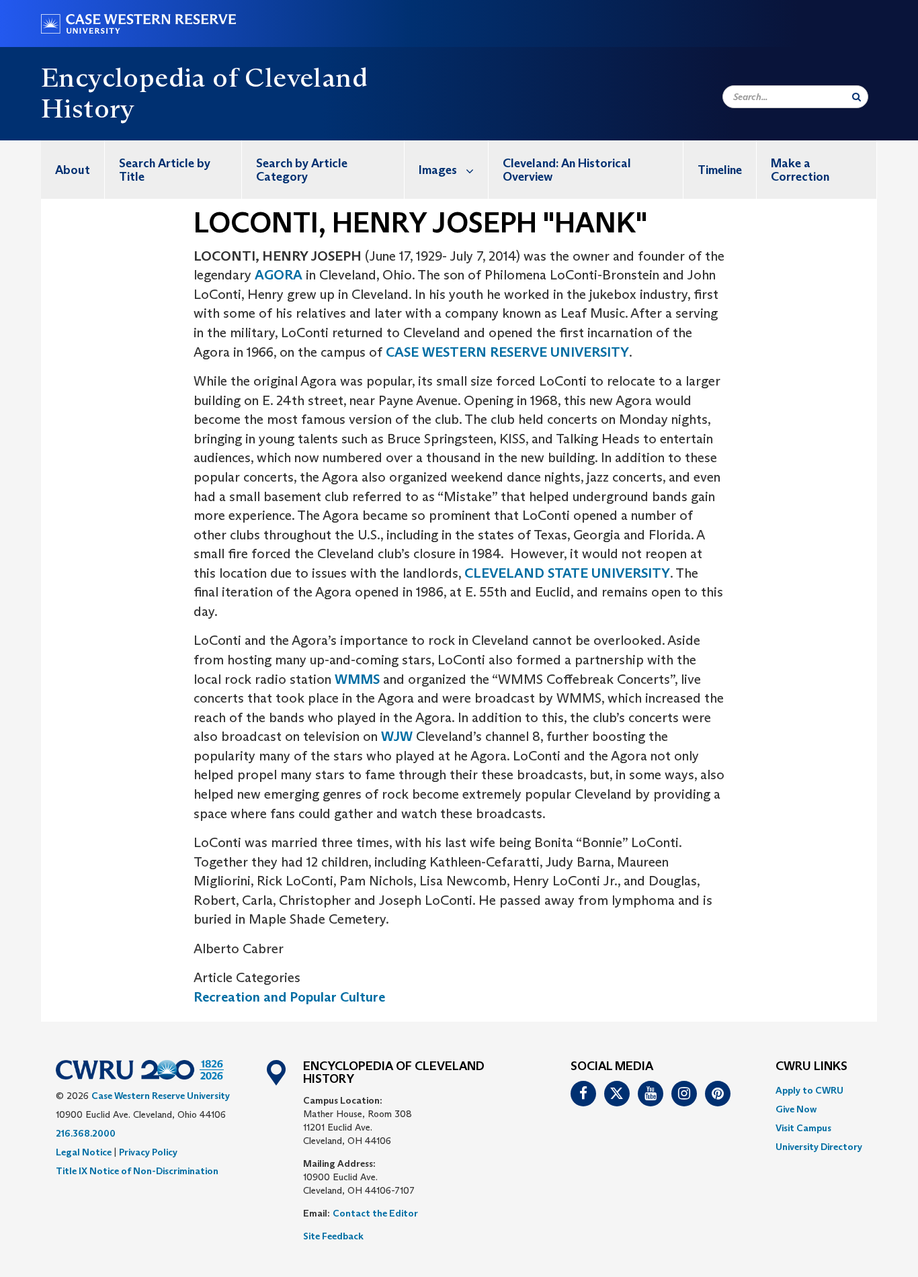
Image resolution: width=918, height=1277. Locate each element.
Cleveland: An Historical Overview (567, 170)
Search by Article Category (301, 170)
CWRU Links (811, 1066)
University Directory (819, 1147)
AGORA (278, 275)
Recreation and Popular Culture (289, 997)
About (72, 170)
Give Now (796, 1109)
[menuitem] (73, 169)
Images (438, 170)
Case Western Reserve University (160, 1096)
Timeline (720, 170)
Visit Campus (803, 1128)
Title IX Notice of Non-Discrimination (137, 1171)
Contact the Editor (375, 1213)
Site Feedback (333, 1236)
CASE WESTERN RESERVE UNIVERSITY (507, 352)
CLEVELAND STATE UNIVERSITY (567, 573)
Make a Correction (800, 170)
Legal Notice (84, 1152)
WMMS (357, 679)
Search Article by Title (164, 170)
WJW (398, 736)
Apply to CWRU (809, 1090)
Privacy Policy (148, 1152)
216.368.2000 (86, 1133)
